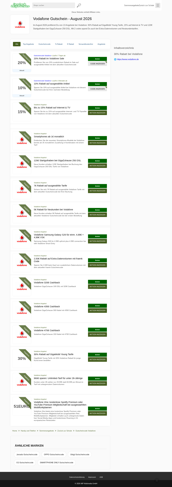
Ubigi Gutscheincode (79, 454)
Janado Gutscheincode (26, 454)
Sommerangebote (131, 5)
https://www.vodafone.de (128, 59)
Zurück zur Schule (146, 5)
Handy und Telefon (28, 431)
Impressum (92, 477)
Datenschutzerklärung (76, 477)
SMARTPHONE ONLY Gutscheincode (56, 462)
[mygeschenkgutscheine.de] (20, 5)
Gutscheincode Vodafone (42, 56)
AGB (101, 477)
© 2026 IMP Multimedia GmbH (86, 483)
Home (14, 431)
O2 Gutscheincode (24, 462)
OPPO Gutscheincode (54, 454)
